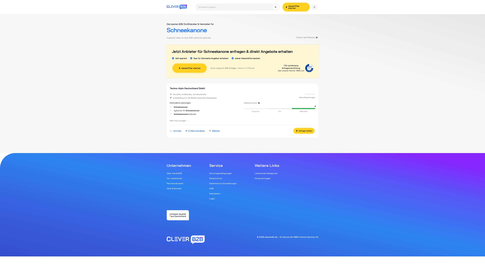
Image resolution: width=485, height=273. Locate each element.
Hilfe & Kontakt (174, 188)
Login (212, 198)
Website (216, 131)
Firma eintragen (263, 178)
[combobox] (235, 7)
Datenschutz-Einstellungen (223, 183)
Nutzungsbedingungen (220, 173)
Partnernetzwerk (175, 183)
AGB (211, 188)
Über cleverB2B (174, 173)
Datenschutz (215, 178)
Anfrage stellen (305, 131)
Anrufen (177, 131)
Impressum (214, 193)
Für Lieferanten (174, 178)
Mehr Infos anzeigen (178, 121)
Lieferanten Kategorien (266, 173)
